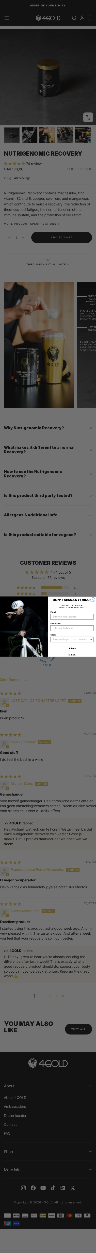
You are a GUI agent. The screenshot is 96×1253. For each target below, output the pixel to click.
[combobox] (71, 639)
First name (55, 623)
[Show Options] (91, 639)
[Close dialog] (93, 600)
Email (53, 612)
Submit (72, 648)
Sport (53, 635)
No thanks (72, 655)
